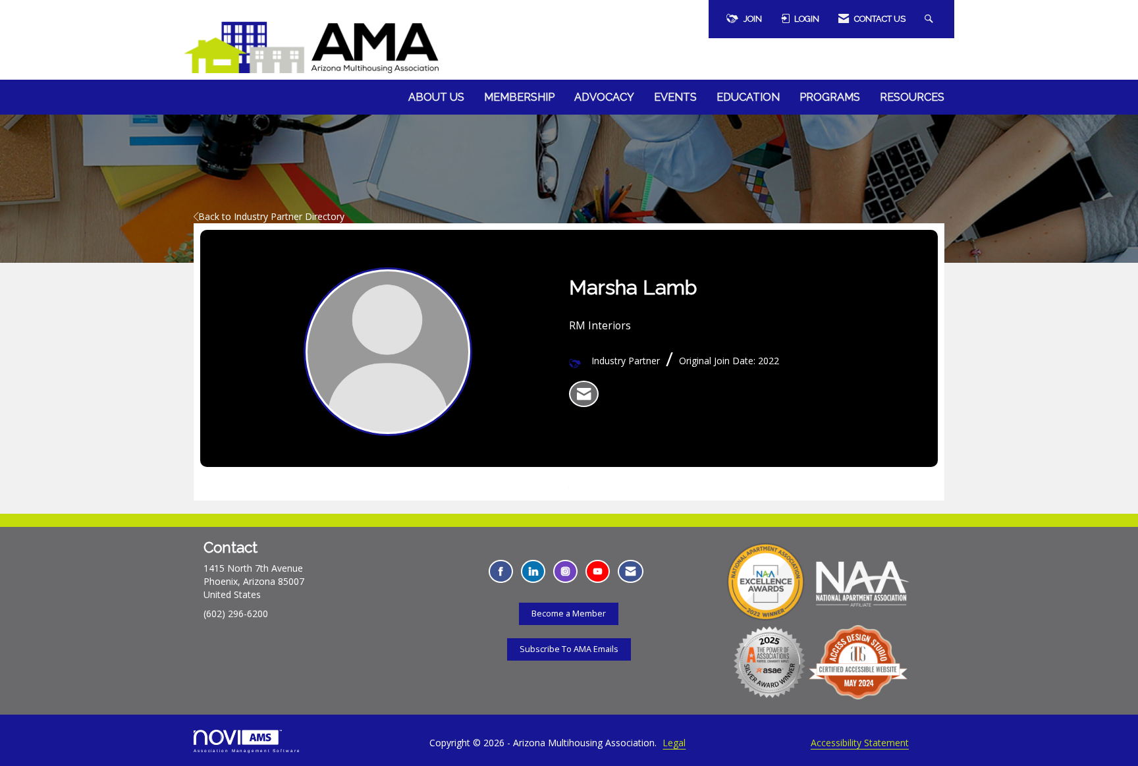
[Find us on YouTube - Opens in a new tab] (597, 571)
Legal (674, 742)
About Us (436, 97)
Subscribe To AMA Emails (569, 649)
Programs (829, 97)
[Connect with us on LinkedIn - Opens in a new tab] (533, 571)
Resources (912, 97)
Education (748, 97)
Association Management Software (247, 750)
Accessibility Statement (860, 742)
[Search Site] (930, 19)
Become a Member (568, 613)
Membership (519, 97)
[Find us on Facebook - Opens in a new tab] (501, 571)
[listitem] (584, 394)
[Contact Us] (630, 571)
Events (675, 97)
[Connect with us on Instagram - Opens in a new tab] (565, 571)
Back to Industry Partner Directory (271, 216)
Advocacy (604, 97)
